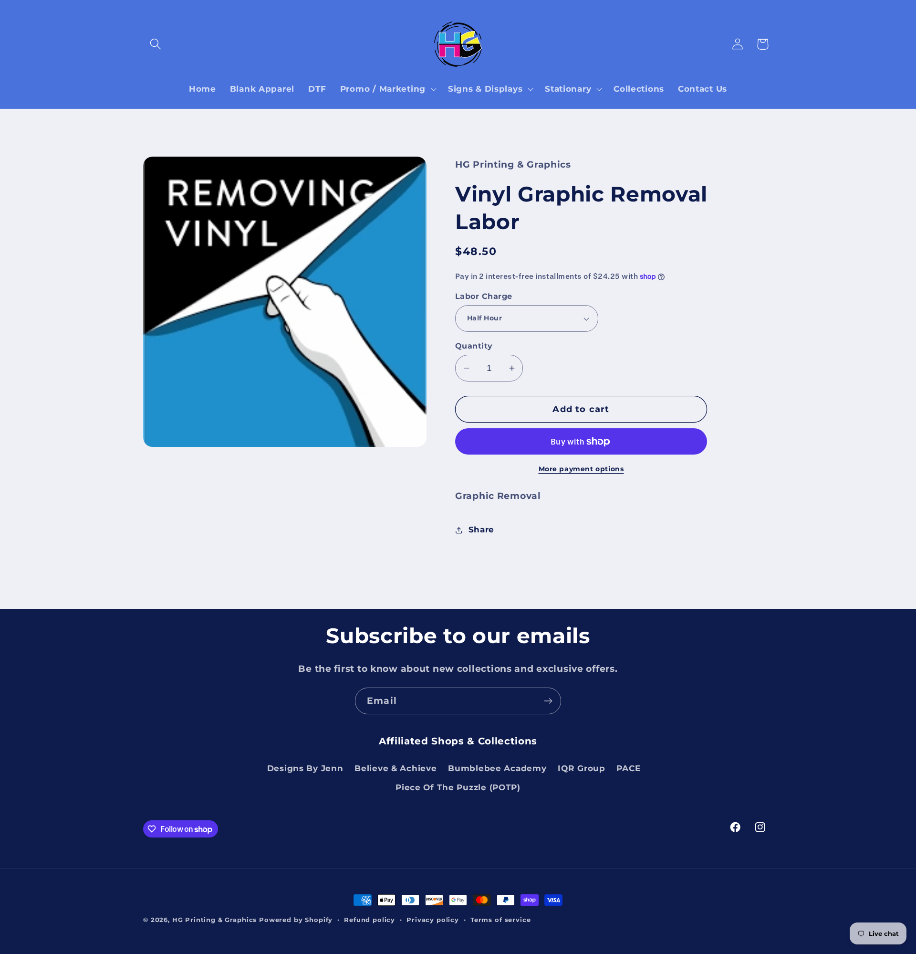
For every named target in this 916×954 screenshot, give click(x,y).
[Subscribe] (548, 701)
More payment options (581, 469)
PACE (628, 768)
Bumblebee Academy (497, 768)
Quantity (474, 345)
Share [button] (481, 529)
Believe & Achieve (395, 768)
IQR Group (581, 768)
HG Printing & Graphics (214, 919)
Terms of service (500, 919)
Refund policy (369, 919)
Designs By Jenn (305, 768)
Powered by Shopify (296, 919)
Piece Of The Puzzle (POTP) (458, 787)
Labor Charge (483, 296)
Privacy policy (432, 919)
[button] (155, 44)
